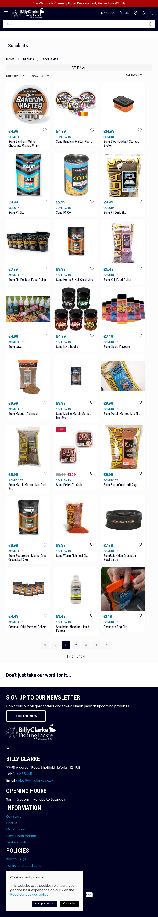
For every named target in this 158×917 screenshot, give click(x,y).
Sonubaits (50, 59)
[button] (6, 13)
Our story (13, 816)
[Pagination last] (107, 645)
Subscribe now (26, 716)
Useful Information (21, 836)
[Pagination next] (96, 645)
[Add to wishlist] (44, 130)
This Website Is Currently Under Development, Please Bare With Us (79, 3)
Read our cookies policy (29, 894)
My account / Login (115, 13)
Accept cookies (44, 903)
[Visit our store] (135, 13)
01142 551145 (22, 773)
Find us (11, 823)
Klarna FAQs (16, 859)
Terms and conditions (23, 865)
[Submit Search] (151, 24)
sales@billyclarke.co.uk (34, 780)
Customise (69, 903)
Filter (80, 67)
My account (15, 829)
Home (10, 59)
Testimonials (16, 842)
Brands (28, 59)
